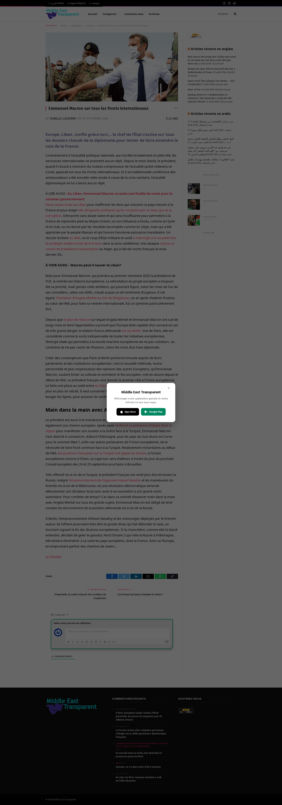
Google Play (155, 411)
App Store (130, 411)
